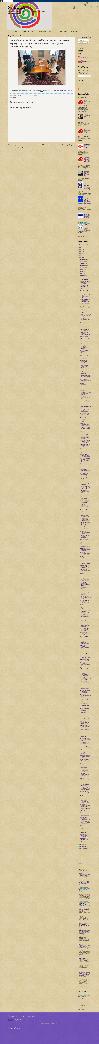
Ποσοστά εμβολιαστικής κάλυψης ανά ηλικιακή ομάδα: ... (85, 376)
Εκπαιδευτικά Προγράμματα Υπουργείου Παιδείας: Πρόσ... (85, 419)
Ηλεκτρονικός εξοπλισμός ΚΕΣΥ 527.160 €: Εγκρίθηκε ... (85, 775)
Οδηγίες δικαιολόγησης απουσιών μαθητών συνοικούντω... (85, 441)
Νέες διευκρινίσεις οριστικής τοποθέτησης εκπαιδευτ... (85, 752)
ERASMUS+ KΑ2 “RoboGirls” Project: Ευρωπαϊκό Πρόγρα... (85, 424)
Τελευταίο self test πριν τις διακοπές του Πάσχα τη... (85, 743)
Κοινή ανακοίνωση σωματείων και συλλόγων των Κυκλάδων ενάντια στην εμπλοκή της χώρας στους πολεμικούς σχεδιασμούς (84, 930)
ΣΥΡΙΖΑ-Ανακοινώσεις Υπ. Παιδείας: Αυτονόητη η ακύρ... (85, 656)
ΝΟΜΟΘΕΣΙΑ (53, 32)
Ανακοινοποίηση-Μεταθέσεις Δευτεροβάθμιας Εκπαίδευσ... (84, 765)
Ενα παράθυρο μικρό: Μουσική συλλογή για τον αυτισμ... (85, 835)
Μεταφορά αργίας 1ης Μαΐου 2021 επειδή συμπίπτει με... (84, 402)
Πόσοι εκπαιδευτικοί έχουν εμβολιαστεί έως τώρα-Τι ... (85, 406)
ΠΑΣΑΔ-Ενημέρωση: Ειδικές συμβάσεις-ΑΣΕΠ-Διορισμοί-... (84, 278)
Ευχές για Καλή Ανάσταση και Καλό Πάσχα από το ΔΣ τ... (85, 532)
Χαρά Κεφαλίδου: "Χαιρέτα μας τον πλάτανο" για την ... (85, 770)
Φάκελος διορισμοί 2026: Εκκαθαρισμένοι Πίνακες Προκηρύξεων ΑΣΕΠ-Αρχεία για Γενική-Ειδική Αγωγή (84, 104)
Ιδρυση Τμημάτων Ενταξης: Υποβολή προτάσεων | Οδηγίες (85, 455)
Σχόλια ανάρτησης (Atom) (19, 147)
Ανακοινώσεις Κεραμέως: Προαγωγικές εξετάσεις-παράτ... (84, 673)
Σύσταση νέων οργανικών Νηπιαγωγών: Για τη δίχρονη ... (85, 506)
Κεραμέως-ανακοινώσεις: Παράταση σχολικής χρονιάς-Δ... (85, 669)
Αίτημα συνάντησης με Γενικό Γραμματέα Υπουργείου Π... (85, 784)
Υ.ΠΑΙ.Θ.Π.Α (75, 32)
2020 (80, 851)
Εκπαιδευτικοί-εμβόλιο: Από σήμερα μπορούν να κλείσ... (85, 718)
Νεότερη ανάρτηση (13, 145)
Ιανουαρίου (82, 848)
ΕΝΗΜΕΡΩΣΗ (16, 32)
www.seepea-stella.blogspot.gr (81, 59)
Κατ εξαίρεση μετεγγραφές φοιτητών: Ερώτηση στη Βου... (84, 606)
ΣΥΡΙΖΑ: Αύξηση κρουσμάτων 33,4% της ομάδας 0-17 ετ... (85, 682)
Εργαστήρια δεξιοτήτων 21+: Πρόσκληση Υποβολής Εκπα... (85, 479)
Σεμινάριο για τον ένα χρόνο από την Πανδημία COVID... (84, 566)
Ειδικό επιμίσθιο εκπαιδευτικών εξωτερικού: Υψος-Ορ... (84, 362)
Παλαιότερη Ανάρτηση (68, 145)
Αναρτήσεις (81, 40)
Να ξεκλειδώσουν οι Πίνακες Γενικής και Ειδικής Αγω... (85, 528)
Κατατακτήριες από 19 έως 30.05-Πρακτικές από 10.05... (85, 445)
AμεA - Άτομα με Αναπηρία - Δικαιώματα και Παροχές (84, 890)
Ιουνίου (82, 271)
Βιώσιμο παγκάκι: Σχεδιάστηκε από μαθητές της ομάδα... (85, 545)
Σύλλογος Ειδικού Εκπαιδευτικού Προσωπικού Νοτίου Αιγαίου (84, 925)
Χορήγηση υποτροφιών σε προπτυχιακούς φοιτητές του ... (85, 540)
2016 (80, 859)
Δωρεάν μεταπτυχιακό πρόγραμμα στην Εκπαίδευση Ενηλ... (85, 300)
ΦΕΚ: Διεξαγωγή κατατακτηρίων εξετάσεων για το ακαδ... (84, 324)
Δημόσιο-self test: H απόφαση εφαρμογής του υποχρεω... (85, 549)
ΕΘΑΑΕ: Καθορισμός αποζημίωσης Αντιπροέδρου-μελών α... (85, 470)
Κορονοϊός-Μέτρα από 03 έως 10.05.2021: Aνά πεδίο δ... (85, 315)
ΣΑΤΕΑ (80, 873)
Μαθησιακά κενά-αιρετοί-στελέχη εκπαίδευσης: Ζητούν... (85, 593)
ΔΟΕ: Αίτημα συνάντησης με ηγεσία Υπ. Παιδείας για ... (85, 678)
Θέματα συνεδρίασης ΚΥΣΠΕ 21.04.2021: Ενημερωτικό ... (85, 760)
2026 (80, 247)
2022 (80, 255)
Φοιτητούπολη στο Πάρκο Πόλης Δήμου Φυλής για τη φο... (85, 414)
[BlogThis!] (31, 95)
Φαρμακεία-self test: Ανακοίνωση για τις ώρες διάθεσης (84, 497)
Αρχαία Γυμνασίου (82, 996)
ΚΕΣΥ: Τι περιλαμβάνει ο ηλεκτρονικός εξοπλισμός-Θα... (85, 575)
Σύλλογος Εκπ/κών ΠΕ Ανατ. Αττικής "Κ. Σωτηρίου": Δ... (85, 588)
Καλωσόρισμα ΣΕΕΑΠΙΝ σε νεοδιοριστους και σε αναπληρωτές (84, 946)
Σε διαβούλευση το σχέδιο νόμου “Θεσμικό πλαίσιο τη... (85, 333)
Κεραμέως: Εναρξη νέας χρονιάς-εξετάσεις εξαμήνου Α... (85, 625)
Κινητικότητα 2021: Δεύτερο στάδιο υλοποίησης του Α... (85, 515)
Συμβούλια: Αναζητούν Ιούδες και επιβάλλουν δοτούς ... (85, 389)
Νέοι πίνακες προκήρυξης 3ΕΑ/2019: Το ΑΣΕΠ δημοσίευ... (85, 664)
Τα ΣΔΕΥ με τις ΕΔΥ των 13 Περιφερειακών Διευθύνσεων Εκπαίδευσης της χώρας (87, 216)
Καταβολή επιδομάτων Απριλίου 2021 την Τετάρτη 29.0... (85, 523)
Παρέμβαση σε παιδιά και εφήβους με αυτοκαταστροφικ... (84, 410)
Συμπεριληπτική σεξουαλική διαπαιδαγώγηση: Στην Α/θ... (84, 347)
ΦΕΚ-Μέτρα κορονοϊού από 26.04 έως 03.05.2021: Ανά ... (85, 558)
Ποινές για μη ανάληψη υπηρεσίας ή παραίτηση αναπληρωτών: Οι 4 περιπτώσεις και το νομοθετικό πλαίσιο (84, 200)
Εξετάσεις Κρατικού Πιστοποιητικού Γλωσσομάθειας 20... (85, 337)
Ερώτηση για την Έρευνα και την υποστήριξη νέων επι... (85, 393)
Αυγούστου (82, 267)
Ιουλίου (82, 269)
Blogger (55, 1023)
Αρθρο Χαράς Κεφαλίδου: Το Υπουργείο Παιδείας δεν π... (85, 584)
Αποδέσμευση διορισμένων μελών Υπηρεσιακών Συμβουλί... (84, 840)
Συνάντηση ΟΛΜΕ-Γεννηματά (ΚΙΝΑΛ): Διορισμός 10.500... (85, 638)
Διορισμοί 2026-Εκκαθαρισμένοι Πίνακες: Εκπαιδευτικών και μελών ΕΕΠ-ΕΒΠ (87, 147)
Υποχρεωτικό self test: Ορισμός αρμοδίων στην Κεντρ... (85, 372)
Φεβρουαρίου (83, 846)
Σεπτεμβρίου (83, 265)
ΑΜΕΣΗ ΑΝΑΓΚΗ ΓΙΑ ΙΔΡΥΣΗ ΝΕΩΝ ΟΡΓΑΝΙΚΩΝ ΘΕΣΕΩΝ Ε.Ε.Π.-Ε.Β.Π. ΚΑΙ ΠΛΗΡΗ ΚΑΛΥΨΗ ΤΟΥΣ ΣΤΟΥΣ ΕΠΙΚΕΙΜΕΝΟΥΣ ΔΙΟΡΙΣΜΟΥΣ (84, 907)
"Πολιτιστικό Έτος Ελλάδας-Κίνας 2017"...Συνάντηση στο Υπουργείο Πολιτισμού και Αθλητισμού (84, 118)
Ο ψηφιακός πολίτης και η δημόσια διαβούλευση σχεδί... (85, 433)
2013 (80, 865)
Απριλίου (82, 275)
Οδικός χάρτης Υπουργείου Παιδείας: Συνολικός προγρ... (85, 652)
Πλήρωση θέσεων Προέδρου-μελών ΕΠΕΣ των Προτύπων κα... (85, 616)
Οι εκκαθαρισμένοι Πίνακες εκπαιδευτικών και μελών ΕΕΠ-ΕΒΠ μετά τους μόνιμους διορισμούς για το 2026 (84, 133)
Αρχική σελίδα (41, 145)
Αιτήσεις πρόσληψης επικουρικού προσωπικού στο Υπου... (84, 450)
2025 (80, 249)
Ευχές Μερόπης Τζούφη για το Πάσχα (85, 291)
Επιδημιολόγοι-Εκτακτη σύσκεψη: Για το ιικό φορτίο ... (85, 748)
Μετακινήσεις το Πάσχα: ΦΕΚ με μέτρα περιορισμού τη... (85, 621)
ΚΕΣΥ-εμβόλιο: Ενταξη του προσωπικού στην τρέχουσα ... (85, 827)
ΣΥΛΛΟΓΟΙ (64, 32)
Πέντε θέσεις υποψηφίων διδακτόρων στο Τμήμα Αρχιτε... (85, 308)
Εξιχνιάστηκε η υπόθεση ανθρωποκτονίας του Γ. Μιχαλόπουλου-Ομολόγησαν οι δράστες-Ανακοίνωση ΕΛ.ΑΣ (84, 186)
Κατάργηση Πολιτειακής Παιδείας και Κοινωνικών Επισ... (85, 611)
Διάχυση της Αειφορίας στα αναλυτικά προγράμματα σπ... (85, 691)
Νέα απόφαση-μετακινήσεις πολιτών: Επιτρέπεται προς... (85, 553)
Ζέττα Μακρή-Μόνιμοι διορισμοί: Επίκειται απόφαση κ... (84, 511)
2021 (80, 257)
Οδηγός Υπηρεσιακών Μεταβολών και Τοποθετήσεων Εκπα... (84, 367)
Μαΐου (81, 273)
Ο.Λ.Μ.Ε (79, 1000)
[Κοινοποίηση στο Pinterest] (36, 95)
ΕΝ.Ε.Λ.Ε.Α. (82, 958)
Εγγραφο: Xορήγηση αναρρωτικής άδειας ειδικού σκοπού (85, 319)
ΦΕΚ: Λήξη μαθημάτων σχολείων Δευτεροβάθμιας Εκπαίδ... (85, 352)
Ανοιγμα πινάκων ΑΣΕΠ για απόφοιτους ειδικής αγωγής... (85, 695)
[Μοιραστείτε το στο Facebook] (34, 95)
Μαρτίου (82, 844)
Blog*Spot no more (83, 86)
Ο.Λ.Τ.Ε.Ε (80, 1003)
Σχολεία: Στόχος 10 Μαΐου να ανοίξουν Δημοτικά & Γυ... (84, 700)
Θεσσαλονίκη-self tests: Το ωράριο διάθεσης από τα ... (85, 428)
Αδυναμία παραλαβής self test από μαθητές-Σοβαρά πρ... (85, 735)
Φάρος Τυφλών (81, 1009)
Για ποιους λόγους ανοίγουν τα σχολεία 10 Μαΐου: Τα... (85, 397)
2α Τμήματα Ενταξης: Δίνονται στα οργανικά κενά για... (85, 739)
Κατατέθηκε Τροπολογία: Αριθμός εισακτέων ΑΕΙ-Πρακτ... (85, 726)
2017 (80, 857)
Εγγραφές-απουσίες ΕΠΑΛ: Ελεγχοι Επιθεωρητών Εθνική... (84, 287)
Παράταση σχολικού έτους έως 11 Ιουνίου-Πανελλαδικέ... (85, 822)
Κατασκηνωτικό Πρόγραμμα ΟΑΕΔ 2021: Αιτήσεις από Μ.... (84, 492)
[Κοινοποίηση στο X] (33, 95)
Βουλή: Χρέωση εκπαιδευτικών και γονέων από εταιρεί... (85, 722)
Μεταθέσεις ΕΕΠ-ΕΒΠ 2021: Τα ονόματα (84, 660)
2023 (80, 253)
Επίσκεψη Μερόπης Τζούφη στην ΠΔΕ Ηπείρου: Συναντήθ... (85, 780)
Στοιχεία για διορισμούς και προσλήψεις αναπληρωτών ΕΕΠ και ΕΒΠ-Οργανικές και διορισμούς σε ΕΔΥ (84, 161)
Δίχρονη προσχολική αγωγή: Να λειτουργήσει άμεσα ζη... (84, 704)
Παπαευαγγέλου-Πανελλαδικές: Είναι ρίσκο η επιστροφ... (85, 570)
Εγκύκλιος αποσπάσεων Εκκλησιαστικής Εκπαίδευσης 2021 (85, 814)
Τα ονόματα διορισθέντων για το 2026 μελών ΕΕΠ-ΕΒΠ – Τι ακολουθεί (86, 174)
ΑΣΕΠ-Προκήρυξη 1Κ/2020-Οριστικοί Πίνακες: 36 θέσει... (84, 385)
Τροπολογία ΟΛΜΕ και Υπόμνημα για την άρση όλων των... (85, 329)
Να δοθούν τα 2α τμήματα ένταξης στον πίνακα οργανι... (85, 805)
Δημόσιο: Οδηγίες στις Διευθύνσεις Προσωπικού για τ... (85, 601)
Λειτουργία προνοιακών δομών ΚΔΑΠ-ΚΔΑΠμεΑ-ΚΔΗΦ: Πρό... (85, 460)
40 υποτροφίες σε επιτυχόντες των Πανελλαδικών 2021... (85, 818)
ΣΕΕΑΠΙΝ (81, 944)
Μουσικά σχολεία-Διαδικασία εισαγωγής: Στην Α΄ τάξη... (84, 647)
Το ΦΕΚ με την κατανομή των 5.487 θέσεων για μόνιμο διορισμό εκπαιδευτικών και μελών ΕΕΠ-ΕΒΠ (84, 228)
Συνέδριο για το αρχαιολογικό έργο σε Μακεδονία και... (85, 797)
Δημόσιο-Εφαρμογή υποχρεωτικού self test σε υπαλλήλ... (84, 792)
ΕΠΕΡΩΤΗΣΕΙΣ (28, 32)
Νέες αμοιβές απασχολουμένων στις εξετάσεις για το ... (85, 713)
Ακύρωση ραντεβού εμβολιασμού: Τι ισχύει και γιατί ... (85, 380)
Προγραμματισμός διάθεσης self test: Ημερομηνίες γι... (84, 579)
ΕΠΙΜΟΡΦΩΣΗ (41, 32)
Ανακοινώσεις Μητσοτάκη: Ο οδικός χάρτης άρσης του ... (85, 687)
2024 (80, 251)
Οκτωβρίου (82, 263)
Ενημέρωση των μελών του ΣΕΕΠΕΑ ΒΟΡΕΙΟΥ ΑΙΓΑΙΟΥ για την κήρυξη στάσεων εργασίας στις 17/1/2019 (84, 974)
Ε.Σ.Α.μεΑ (80, 1007)
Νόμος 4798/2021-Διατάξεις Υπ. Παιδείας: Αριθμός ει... (85, 562)
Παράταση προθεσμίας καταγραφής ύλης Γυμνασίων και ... (85, 809)
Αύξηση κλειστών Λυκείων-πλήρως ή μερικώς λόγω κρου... (85, 801)
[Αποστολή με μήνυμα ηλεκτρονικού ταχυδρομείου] (30, 95)
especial (79, 994)
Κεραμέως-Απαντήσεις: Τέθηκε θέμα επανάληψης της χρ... (85, 282)
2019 (80, 853)
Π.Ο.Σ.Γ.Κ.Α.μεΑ (81, 1005)
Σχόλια (81, 42)
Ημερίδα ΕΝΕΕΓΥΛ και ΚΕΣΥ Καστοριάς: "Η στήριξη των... (85, 831)
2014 (80, 863)
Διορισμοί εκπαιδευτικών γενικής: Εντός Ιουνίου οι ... (85, 342)
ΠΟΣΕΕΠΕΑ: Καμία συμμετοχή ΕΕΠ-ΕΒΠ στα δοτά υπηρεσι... (85, 788)
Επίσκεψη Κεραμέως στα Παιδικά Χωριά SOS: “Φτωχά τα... (85, 357)
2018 (80, 855)
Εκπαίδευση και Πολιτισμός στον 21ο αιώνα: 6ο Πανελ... (85, 633)
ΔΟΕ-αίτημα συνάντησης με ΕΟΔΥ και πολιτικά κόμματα (85, 465)
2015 (80, 861)
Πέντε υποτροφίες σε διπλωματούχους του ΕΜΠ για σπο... (85, 487)
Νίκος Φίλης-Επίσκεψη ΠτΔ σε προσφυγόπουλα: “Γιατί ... (85, 295)
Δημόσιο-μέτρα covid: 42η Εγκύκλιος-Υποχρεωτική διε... (84, 474)
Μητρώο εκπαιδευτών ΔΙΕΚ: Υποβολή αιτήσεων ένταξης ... (85, 501)
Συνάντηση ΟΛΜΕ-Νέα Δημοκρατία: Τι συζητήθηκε (85, 536)
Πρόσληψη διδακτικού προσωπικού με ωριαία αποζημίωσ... (85, 519)
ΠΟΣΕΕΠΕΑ (82, 903)
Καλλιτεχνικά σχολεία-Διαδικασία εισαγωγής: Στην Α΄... (85, 642)
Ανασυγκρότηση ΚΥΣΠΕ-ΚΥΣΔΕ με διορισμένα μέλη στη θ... (85, 483)
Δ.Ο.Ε (79, 1001)
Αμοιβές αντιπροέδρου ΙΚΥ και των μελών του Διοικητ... (84, 709)
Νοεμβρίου (82, 261)
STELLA (16, 7)
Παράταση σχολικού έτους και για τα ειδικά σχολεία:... (85, 597)
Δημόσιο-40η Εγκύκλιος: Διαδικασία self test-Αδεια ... (85, 756)
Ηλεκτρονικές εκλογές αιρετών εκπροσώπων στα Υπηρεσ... (85, 730)
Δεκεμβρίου (82, 259)
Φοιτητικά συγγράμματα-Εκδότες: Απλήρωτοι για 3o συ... (85, 437)
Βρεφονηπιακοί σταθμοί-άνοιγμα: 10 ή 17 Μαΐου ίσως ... (85, 629)
